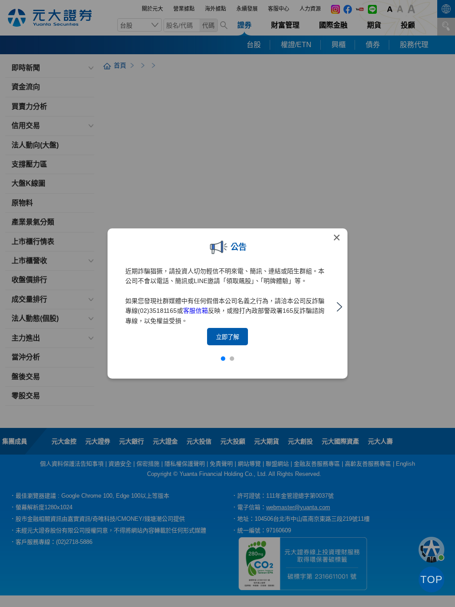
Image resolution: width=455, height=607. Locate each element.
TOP (431, 579)
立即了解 (227, 337)
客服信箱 (195, 310)
